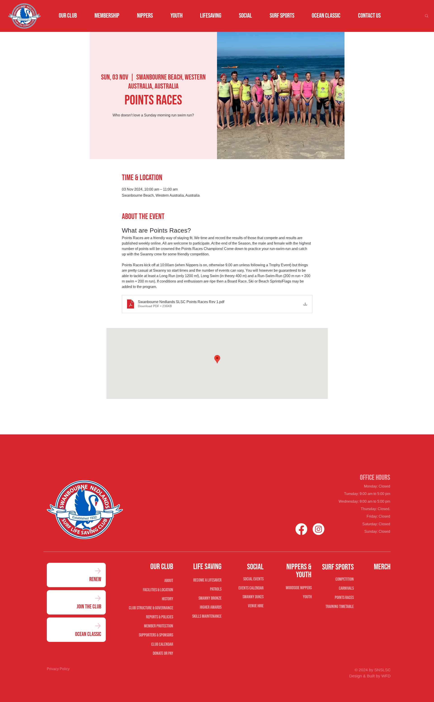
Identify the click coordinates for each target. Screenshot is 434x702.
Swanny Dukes (253, 597)
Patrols (216, 589)
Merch (382, 567)
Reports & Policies (159, 617)
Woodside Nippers (299, 588)
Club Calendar (162, 644)
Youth (307, 597)
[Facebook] (301, 529)
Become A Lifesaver (207, 580)
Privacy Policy (58, 669)
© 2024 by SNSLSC (373, 670)
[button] (68, 16)
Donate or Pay (163, 653)
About (168, 580)
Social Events (253, 579)
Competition (344, 579)
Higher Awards (211, 607)
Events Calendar (251, 588)
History (167, 599)
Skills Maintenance (207, 616)
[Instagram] (318, 529)
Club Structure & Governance (151, 608)
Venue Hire (256, 606)
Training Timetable (340, 606)
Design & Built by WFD (370, 676)
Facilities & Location (158, 590)
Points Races (344, 597)
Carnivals (346, 588)
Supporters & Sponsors (156, 635)
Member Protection (158, 626)
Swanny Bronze (210, 598)
